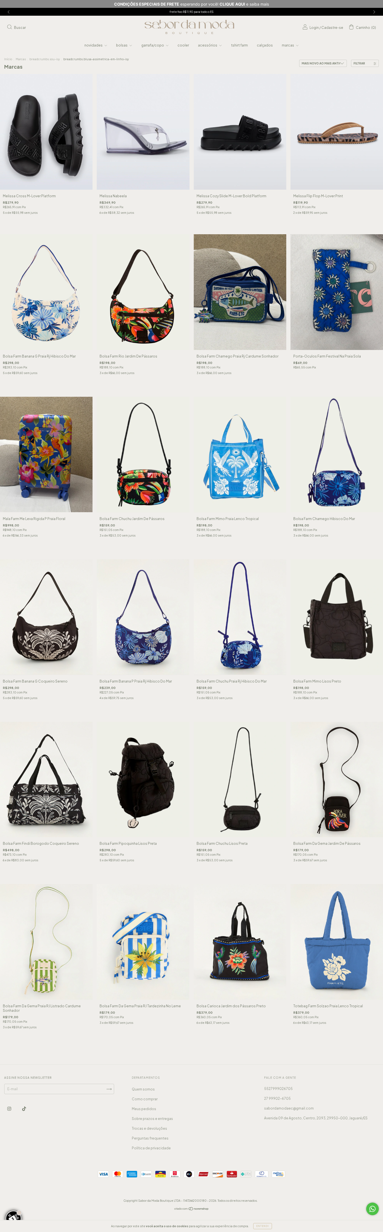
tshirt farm (239, 45)
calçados (265, 45)
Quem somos (143, 1089)
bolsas (122, 45)
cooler (183, 45)
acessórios (208, 45)
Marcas (21, 59)
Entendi (262, 1226)
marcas (288, 45)
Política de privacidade (151, 1148)
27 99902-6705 (277, 1098)
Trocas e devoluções (149, 1128)
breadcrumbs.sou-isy (44, 59)
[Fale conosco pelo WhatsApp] (372, 1209)
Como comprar (145, 1099)
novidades (93, 45)
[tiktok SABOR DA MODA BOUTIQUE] (24, 1109)
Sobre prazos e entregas (152, 1119)
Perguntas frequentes (150, 1138)
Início (8, 59)
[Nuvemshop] (191, 1209)
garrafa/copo (153, 45)
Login (314, 27)
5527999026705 (278, 1089)
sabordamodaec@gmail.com (289, 1108)
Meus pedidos (144, 1109)
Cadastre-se (332, 27)
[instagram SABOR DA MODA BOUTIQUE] (9, 1109)
